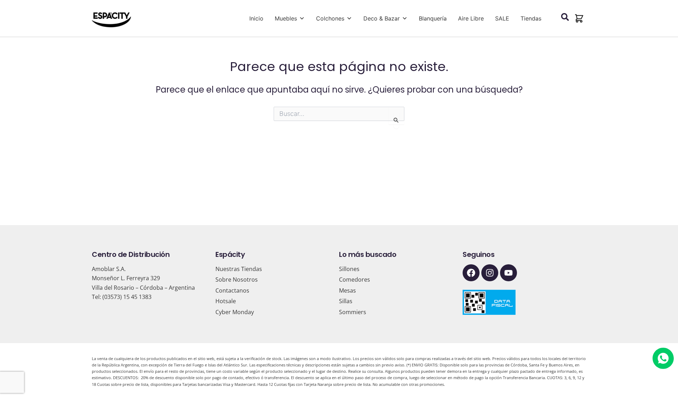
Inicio (256, 18)
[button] (579, 18)
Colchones (330, 18)
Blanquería (433, 18)
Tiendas (531, 18)
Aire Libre (471, 18)
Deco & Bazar (381, 18)
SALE (502, 18)
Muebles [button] (286, 18)
